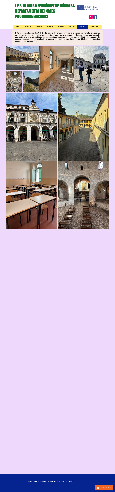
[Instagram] (91, 17)
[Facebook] (95, 17)
